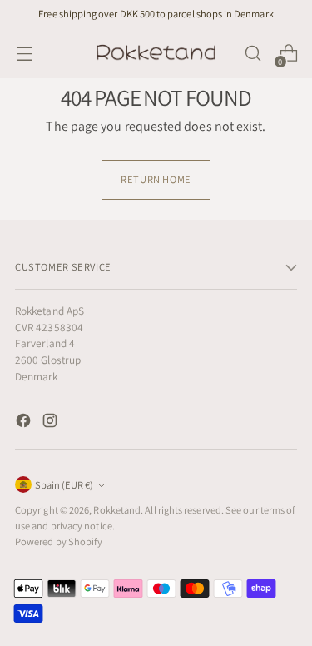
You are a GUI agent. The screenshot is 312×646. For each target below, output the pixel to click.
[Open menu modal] (24, 54)
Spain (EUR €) (64, 485)
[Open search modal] (252, 54)
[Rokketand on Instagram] (52, 423)
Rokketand (117, 510)
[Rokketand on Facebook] (25, 423)
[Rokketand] (156, 53)
